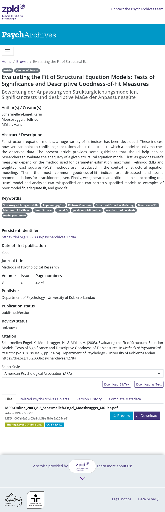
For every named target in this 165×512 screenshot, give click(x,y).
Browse (22, 61)
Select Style (11, 366)
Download (148, 415)
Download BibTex (116, 384)
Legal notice (121, 499)
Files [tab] (8, 399)
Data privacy (148, 499)
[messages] (8, 51)
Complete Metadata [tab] (125, 399)
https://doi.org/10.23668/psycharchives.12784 (39, 237)
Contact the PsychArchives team (137, 9)
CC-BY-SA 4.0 (54, 424)
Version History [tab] (89, 399)
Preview (123, 415)
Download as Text (149, 384)
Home (7, 61)
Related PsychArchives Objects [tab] (44, 399)
